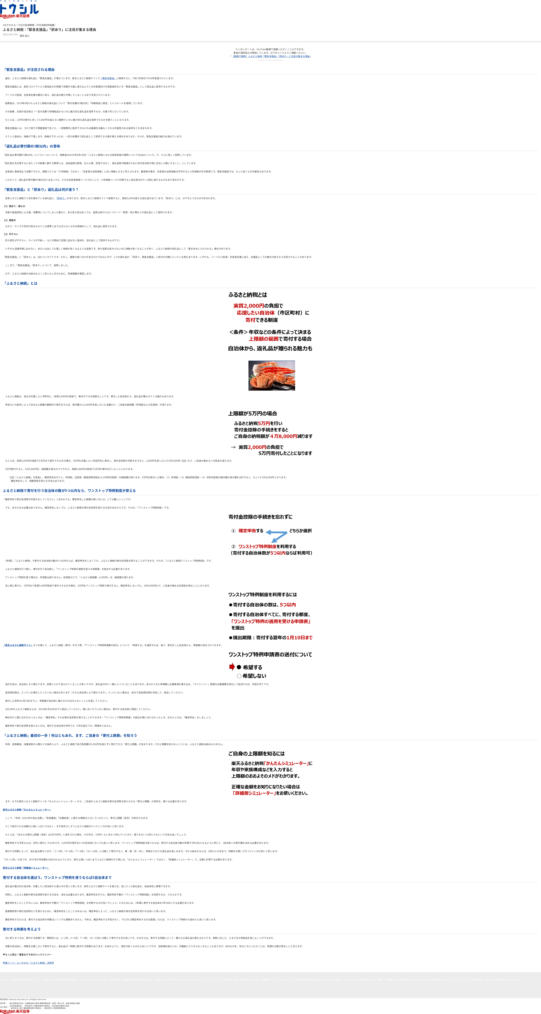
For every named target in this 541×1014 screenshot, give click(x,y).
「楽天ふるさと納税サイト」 (18, 645)
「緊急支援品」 (108, 78)
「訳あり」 (61, 198)
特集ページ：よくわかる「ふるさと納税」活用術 (28, 962)
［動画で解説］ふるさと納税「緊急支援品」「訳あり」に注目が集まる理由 (271, 56)
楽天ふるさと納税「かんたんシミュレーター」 (27, 809)
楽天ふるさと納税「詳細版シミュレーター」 (26, 867)
